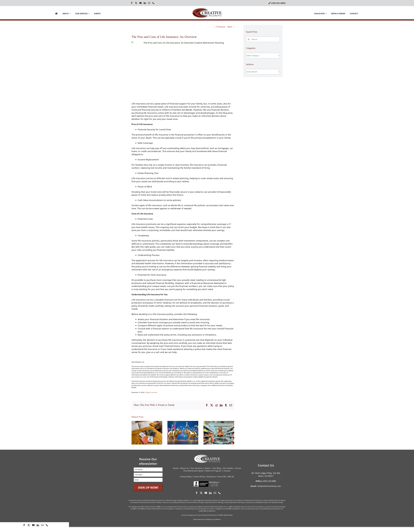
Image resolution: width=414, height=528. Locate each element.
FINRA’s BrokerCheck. (225, 515)
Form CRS (222, 476)
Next (229, 26)
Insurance (153, 392)
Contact (227, 471)
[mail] (149, 3)
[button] (133, 432)
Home (175, 468)
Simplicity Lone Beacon (213, 519)
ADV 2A (231, 476)
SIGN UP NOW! (148, 487)
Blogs (148, 392)
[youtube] (140, 3)
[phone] (153, 3)
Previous (220, 26)
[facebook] (132, 3)
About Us (184, 468)
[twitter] (136, 3)
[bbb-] (207, 482)
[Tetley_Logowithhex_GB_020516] (207, 7)
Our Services (196, 468)
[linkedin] (145, 3)
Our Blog (217, 468)
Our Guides (228, 468)
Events (208, 468)
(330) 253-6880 (269, 481)
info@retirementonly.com (269, 486)
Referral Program (213, 471)
